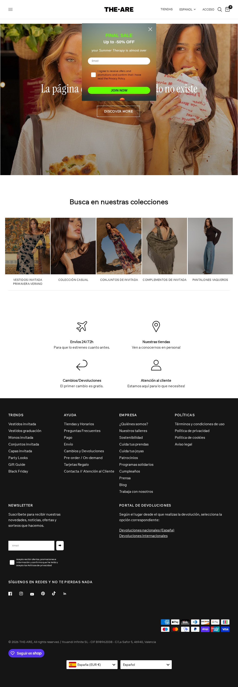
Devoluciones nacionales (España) (146, 530)
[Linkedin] (68, 593)
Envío (68, 444)
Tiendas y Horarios (79, 424)
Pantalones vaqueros (210, 280)
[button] (118, 111)
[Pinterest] (46, 593)
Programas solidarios (136, 464)
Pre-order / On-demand (83, 458)
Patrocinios (128, 458)
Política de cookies (190, 437)
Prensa (125, 478)
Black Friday (18, 471)
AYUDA (70, 415)
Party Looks (18, 458)
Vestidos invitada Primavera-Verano (28, 282)
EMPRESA (128, 415)
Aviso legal (183, 444)
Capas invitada (20, 451)
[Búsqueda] (220, 9)
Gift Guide (16, 464)
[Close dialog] (150, 29)
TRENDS (15, 415)
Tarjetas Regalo (76, 464)
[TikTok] (57, 593)
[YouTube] (35, 594)
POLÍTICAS (185, 415)
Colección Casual (73, 280)
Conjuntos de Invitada (119, 280)
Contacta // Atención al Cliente (89, 471)
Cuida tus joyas (131, 451)
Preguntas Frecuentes (82, 431)
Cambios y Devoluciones (84, 451)
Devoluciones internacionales (143, 536)
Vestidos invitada (22, 424)
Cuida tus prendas (134, 444)
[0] (227, 9)
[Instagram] (24, 593)
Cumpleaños (129, 471)
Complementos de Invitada (164, 280)
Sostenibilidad (131, 437)
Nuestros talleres (133, 431)
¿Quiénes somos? (133, 424)
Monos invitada (20, 437)
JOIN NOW (119, 90)
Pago (68, 437)
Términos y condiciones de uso (200, 424)
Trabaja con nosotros (136, 491)
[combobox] (92, 664)
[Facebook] (13, 593)
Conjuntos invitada (23, 444)
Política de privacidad (192, 431)
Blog (123, 485)
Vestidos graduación (24, 431)
